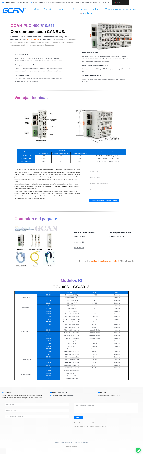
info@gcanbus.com (62, 392)
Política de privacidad (71, 446)
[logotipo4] (14, 8)
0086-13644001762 (68, 395)
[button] (138, 450)
